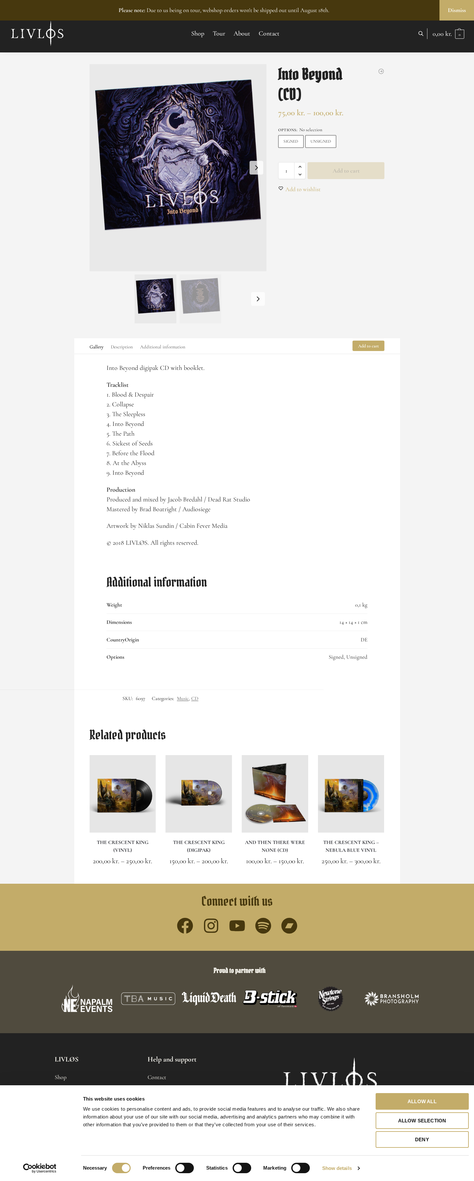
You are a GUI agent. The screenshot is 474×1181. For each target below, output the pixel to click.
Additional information (162, 347)
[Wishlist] (146, 765)
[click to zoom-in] (178, 167)
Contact (157, 1077)
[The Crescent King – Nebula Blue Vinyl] (351, 794)
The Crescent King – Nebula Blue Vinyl (351, 846)
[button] (448, 34)
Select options (122, 877)
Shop (60, 1077)
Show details (337, 1168)
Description (122, 347)
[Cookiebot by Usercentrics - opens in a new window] (39, 1168)
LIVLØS (67, 1059)
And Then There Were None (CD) (275, 846)
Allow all (422, 1101)
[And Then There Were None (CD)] (275, 794)
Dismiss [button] (457, 10)
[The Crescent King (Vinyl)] (123, 794)
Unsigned (320, 141)
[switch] (184, 1168)
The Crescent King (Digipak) (199, 846)
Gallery (97, 347)
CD (194, 698)
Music (183, 698)
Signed (290, 141)
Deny (422, 1139)
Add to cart (346, 170)
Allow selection (422, 1120)
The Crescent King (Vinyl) (123, 846)
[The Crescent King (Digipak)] (198, 794)
